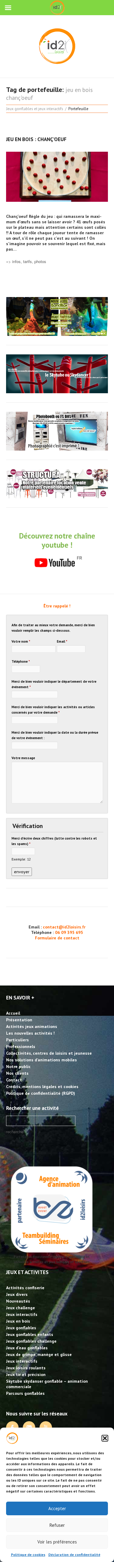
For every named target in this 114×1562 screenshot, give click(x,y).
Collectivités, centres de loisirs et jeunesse (49, 1053)
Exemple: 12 (21, 859)
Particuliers (17, 1040)
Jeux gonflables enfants (29, 1334)
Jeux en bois (18, 1321)
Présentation (19, 1020)
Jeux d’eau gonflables (27, 1348)
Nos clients (17, 1073)
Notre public (18, 1066)
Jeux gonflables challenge (31, 1341)
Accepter (57, 1508)
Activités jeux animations (31, 1026)
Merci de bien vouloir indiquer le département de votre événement (54, 684)
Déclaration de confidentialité (74, 1554)
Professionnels (20, 1046)
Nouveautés (18, 1301)
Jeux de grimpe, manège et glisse (39, 1354)
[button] (105, 1438)
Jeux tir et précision (26, 1374)
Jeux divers (17, 1294)
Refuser (57, 1525)
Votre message (23, 758)
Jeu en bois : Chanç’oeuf (36, 139)
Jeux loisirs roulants (26, 1368)
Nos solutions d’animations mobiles (41, 1060)
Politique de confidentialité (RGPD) (40, 1093)
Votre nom (21, 641)
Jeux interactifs (21, 1314)
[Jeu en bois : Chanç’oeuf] (57, 177)
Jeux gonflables (21, 1327)
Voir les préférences (57, 1542)
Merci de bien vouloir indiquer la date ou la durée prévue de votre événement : (55, 735)
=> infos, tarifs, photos (26, 261)
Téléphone (21, 661)
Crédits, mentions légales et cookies (42, 1086)
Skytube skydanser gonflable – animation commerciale (47, 1383)
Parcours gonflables (25, 1393)
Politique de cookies (28, 1554)
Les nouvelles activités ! (30, 1033)
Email (62, 641)
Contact (14, 1080)
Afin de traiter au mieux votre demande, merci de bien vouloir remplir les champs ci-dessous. (53, 628)
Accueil (13, 1013)
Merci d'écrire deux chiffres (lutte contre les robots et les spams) (54, 841)
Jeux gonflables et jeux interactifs (34, 108)
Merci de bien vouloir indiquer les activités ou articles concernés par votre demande (53, 710)
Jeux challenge (20, 1307)
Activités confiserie (25, 1287)
